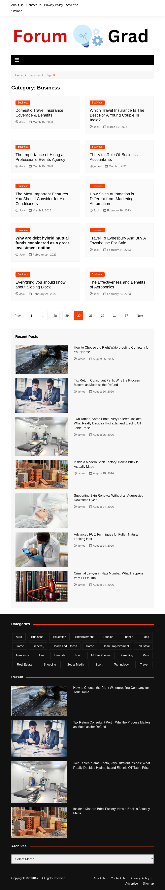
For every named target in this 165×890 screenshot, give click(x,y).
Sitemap (16, 11)
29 (67, 315)
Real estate (24, 664)
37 (126, 315)
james (97, 166)
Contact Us (33, 5)
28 (55, 315)
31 (90, 315)
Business (23, 102)
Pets (146, 655)
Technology (121, 664)
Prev (17, 315)
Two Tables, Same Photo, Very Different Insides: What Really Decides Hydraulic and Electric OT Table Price (108, 423)
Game (20, 646)
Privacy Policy (53, 5)
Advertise (72, 5)
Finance (128, 636)
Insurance (22, 655)
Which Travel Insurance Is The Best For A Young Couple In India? (117, 115)
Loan (78, 655)
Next (140, 315)
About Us (17, 5)
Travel (144, 664)
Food (145, 636)
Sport (98, 664)
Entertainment (84, 636)
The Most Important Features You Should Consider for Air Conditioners (41, 199)
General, (38, 646)
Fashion (108, 636)
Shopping (50, 664)
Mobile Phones (101, 655)
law (41, 655)
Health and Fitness (65, 646)
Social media (75, 664)
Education (59, 636)
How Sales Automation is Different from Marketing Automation (112, 199)
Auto (19, 636)
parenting (127, 655)
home (90, 646)
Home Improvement (116, 646)
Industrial (144, 646)
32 (102, 315)
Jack (22, 122)
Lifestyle (59, 655)
